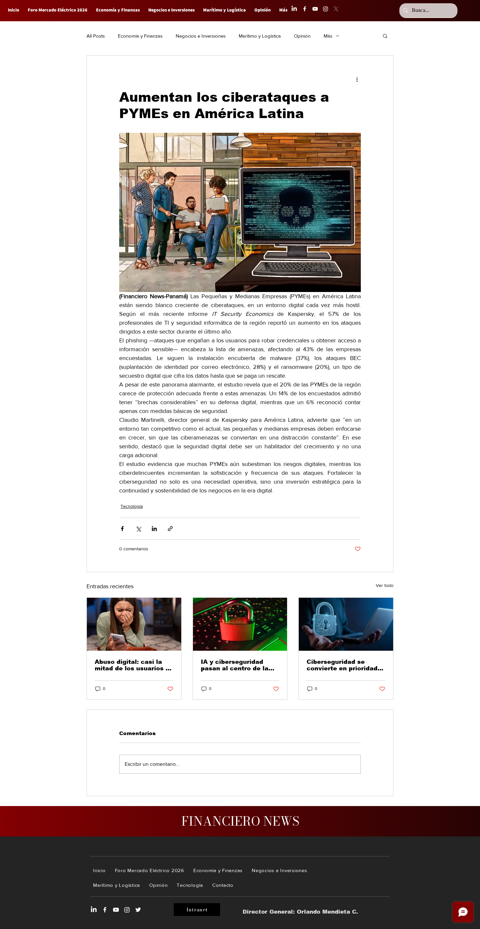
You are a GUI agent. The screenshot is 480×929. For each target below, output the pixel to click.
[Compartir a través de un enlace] (170, 528)
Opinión (302, 36)
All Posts (96, 36)
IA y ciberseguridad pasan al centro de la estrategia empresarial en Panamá (237, 665)
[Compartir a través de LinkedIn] (154, 528)
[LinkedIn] (294, 9)
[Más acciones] (357, 79)
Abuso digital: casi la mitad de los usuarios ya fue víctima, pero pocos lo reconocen (134, 665)
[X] (336, 9)
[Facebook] (304, 9)
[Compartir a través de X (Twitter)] (138, 528)
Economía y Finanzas (140, 36)
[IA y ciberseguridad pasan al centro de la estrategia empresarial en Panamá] (240, 624)
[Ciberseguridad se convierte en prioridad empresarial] (346, 624)
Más (328, 36)
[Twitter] (138, 909)
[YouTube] (315, 9)
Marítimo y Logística (260, 36)
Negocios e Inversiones (201, 36)
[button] (385, 35)
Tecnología (131, 506)
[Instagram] (325, 9)
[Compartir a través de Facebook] (122, 528)
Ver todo (384, 585)
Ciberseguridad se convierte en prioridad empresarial (342, 665)
